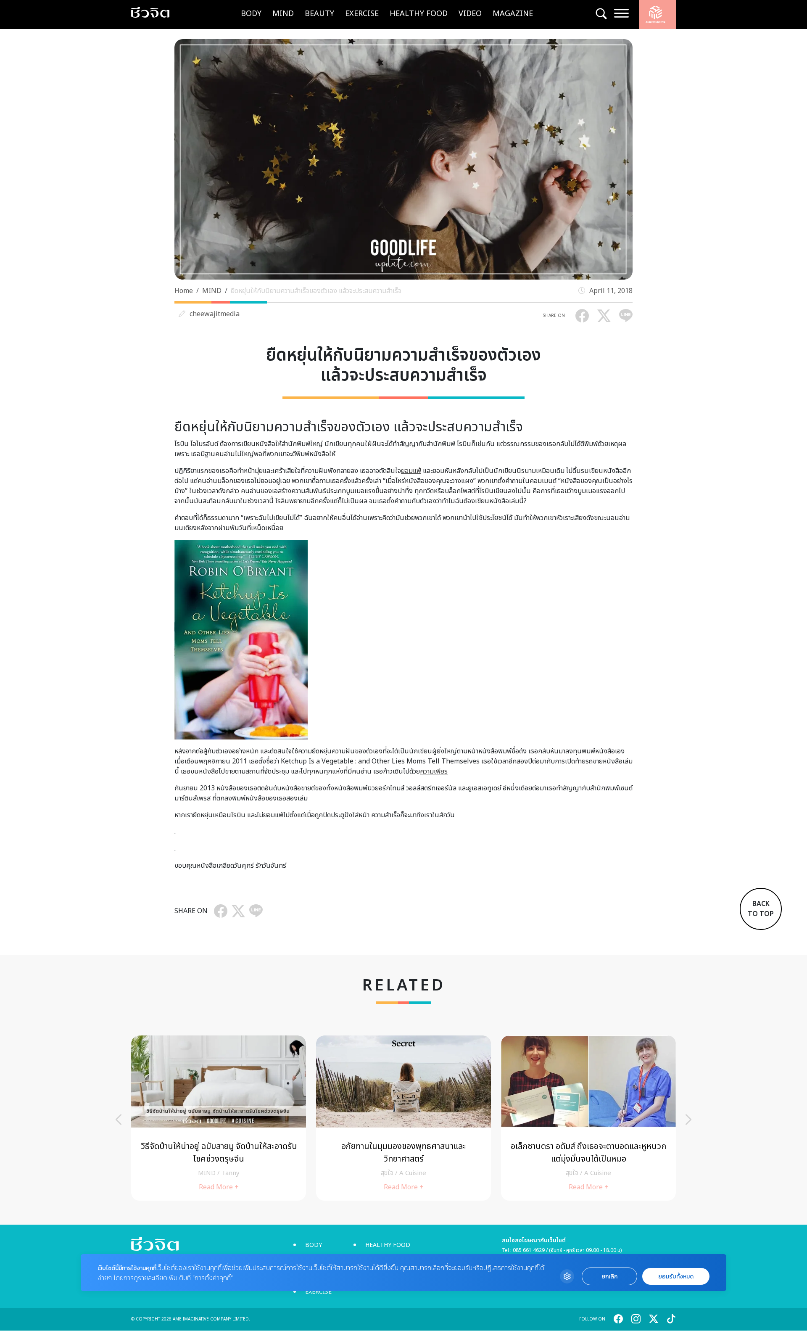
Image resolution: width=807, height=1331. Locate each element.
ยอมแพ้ (411, 471)
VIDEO (470, 13)
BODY (251, 13)
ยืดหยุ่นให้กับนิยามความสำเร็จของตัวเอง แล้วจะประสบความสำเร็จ (316, 291)
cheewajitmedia (215, 314)
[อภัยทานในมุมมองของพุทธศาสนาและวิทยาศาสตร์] (403, 1118)
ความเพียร (434, 771)
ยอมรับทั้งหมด (676, 1276)
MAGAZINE (513, 13)
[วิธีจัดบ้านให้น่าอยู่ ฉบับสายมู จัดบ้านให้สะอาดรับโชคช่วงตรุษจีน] (218, 1118)
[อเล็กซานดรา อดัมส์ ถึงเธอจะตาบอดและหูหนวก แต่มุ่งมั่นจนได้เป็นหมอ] (588, 1118)
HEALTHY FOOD (419, 13)
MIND (283, 13)
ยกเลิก (609, 1276)
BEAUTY (319, 13)
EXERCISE (362, 13)
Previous (118, 1119)
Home (183, 291)
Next (688, 1119)
